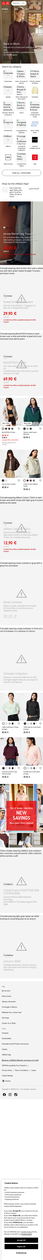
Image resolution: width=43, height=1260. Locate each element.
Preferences (21, 1253)
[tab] (5, 9)
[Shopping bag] (34, 3)
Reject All (21, 1247)
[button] (11, 412)
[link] (20, 1060)
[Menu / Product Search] (39, 3)
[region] (21, 1220)
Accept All (21, 1240)
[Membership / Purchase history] (29, 3)
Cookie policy (26, 1234)
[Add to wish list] (19, 428)
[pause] (40, 233)
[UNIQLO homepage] (5, 3)
